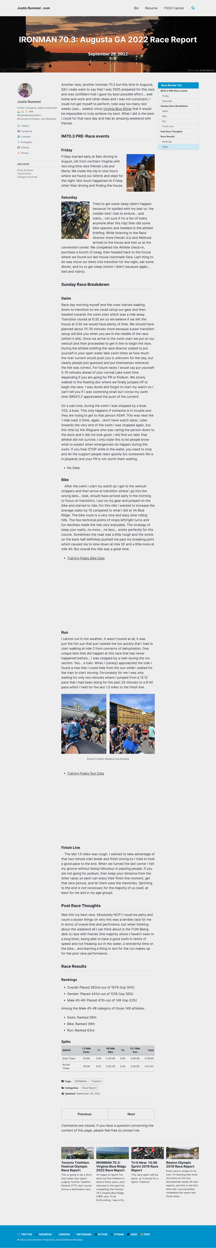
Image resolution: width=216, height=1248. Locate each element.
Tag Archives (24, 173)
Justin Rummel (29, 102)
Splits (165, 146)
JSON (133, 1234)
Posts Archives (25, 170)
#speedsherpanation (29, 115)
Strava (118, 1234)
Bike (164, 116)
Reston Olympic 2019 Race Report (180, 1164)
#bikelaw (51, 118)
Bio (136, 8)
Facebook (45, 1234)
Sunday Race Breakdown (174, 106)
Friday (165, 96)
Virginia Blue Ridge (117, 109)
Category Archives (27, 177)
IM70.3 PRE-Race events (174, 90)
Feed (146, 1234)
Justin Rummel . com (33, 8)
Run (164, 121)
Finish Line (168, 126)
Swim (165, 111)
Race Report (89, 1087)
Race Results (168, 136)
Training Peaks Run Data (85, 773)
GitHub (102, 1234)
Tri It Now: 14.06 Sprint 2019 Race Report (144, 1166)
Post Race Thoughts (171, 131)
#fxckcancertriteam (28, 118)
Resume (151, 8)
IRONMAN (81, 1081)
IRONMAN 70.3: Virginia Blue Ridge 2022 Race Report (111, 1166)
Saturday (167, 101)
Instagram (83, 1234)
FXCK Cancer (174, 8)
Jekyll (59, 1239)
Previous (85, 1114)
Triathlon (96, 1081)
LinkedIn (64, 1234)
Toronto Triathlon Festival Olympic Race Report (75, 1166)
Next (131, 1114)
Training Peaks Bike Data (86, 558)
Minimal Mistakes (73, 1239)
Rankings (167, 141)
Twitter (26, 1234)
